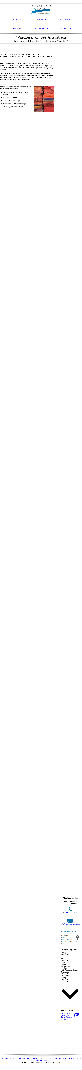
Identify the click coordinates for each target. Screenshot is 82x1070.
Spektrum (16, 28)
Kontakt (65, 28)
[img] (41, 9)
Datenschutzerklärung (59, 1059)
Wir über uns (40, 28)
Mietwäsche (65, 19)
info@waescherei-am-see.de (70, 924)
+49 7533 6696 (71, 912)
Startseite (16, 19)
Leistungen (41, 19)
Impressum (24, 1059)
